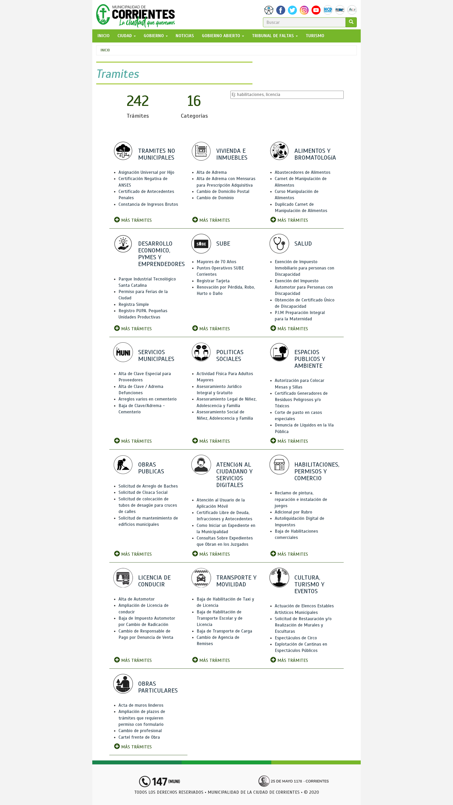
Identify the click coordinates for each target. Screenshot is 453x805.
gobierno (154, 36)
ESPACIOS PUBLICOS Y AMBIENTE (309, 359)
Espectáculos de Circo (296, 638)
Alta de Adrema (212, 172)
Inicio (105, 50)
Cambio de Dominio (215, 198)
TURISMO (315, 36)
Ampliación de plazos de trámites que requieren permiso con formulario (141, 718)
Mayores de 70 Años (216, 261)
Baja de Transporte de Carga (224, 631)
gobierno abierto (221, 36)
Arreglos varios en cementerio (147, 399)
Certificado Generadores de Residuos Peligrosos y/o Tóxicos (301, 400)
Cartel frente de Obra (139, 737)
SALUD (303, 243)
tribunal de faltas (273, 36)
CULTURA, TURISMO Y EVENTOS (309, 584)
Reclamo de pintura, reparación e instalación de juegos (301, 499)
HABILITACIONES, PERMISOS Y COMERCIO (316, 471)
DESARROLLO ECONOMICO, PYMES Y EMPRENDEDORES (161, 254)
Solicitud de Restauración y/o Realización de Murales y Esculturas (303, 625)
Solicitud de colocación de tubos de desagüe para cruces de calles (147, 505)
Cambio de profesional (140, 730)
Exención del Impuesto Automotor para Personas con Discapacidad (304, 287)
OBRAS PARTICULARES (158, 687)
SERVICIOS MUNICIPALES (156, 355)
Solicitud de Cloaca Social (143, 492)
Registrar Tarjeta (213, 281)
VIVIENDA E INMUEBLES (231, 154)
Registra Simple (133, 304)
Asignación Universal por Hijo (146, 172)
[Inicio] (137, 15)
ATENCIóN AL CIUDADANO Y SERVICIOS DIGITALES (234, 475)
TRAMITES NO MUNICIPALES (156, 154)
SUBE (223, 243)
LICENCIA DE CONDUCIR (154, 581)
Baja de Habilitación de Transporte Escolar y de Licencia (219, 618)
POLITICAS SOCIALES (230, 355)
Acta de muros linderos (140, 705)
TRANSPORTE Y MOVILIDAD (236, 581)
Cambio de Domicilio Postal (223, 191)
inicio (104, 36)
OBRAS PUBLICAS (151, 468)
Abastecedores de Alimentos (302, 172)
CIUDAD (125, 36)
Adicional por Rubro (293, 512)
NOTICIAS (185, 36)
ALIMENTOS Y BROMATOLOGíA (315, 154)
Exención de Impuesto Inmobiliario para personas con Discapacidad (304, 268)
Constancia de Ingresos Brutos (148, 204)
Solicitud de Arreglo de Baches (148, 486)
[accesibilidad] (268, 10)
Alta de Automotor (136, 599)
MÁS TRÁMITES (136, 220)
